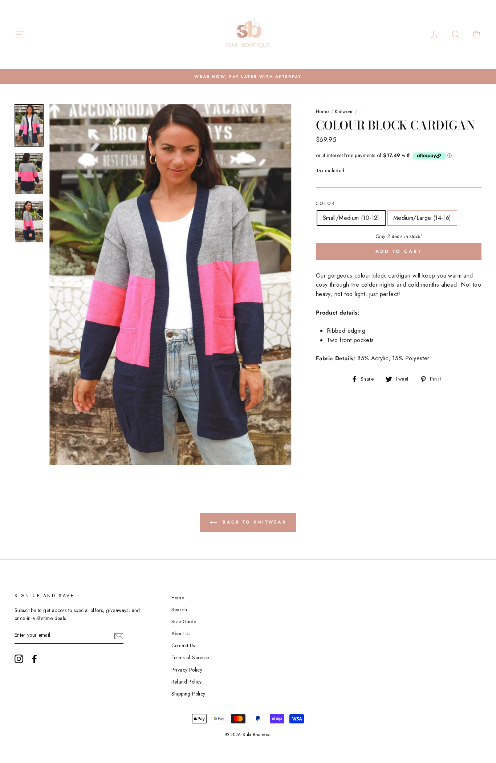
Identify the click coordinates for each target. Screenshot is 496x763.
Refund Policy (186, 681)
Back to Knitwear (253, 522)
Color (326, 203)
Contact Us (183, 645)
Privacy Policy (187, 669)
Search (179, 609)
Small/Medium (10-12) (351, 218)
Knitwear (344, 111)
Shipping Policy (188, 693)
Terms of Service (190, 657)
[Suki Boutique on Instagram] (19, 659)
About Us (181, 633)
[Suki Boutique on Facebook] (34, 659)
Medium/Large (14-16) (422, 218)
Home (322, 111)
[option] (248, 77)
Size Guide (183, 621)
